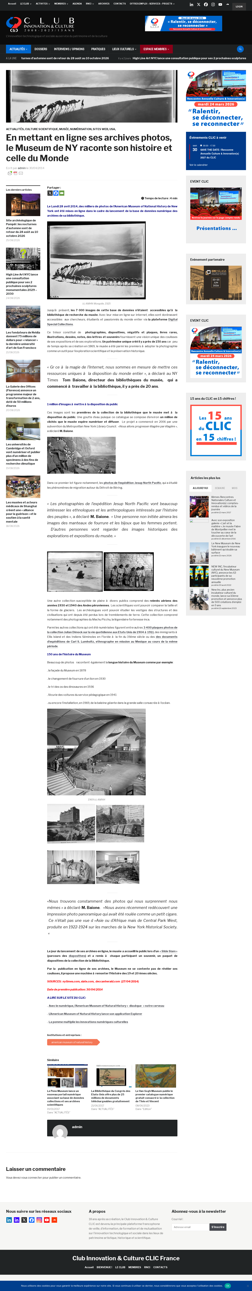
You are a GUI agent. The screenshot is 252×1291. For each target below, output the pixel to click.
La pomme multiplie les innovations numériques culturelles (88, 1022)
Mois (235, 488)
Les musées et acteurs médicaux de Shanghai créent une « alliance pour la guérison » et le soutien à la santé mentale (21, 512)
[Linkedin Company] (191, 4)
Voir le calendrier (198, 164)
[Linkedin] (16, 1220)
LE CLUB (24, 3)
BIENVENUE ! (104, 1267)
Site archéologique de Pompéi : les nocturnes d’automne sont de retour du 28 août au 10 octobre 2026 (22, 228)
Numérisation (81, 129)
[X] (198, 4)
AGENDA (77, 3)
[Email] (61, 193)
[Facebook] (205, 4)
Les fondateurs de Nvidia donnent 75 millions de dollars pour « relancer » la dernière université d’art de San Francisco (23, 340)
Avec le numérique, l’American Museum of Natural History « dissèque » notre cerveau (106, 1005)
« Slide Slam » (168, 951)
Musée (64, 129)
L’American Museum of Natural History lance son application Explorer (95, 1014)
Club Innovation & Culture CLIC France (126, 1258)
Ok (227, 1285)
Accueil (12, 3)
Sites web (100, 129)
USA (112, 129)
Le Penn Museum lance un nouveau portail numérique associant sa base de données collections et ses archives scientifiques (65, 1098)
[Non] (247, 1286)
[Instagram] (213, 4)
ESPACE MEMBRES (155, 49)
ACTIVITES (41, 3)
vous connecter (31, 1177)
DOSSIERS (41, 49)
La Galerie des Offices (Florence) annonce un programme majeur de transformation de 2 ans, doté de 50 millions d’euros (23, 396)
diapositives (77, 956)
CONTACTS (119, 3)
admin (22, 168)
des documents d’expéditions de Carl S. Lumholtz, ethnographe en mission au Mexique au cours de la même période (112, 641)
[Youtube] (220, 4)
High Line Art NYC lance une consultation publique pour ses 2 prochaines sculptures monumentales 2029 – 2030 (174, 58)
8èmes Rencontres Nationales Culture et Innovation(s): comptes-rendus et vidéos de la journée (225, 503)
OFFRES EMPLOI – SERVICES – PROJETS (151, 3)
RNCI (88, 3)
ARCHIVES (103, 3)
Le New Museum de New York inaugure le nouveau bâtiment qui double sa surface (225, 548)
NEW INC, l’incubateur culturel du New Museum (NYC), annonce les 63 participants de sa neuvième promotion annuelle (225, 574)
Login (239, 6)
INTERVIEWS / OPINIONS (69, 49)
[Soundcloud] (227, 4)
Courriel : (177, 1219)
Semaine (220, 488)
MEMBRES (60, 3)
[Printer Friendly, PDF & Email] (15, 173)
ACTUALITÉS (17, 49)
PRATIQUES (98, 49)
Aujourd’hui (200, 488)
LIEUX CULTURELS (123, 49)
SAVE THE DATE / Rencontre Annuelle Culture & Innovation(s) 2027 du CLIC (219, 153)
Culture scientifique (41, 129)
